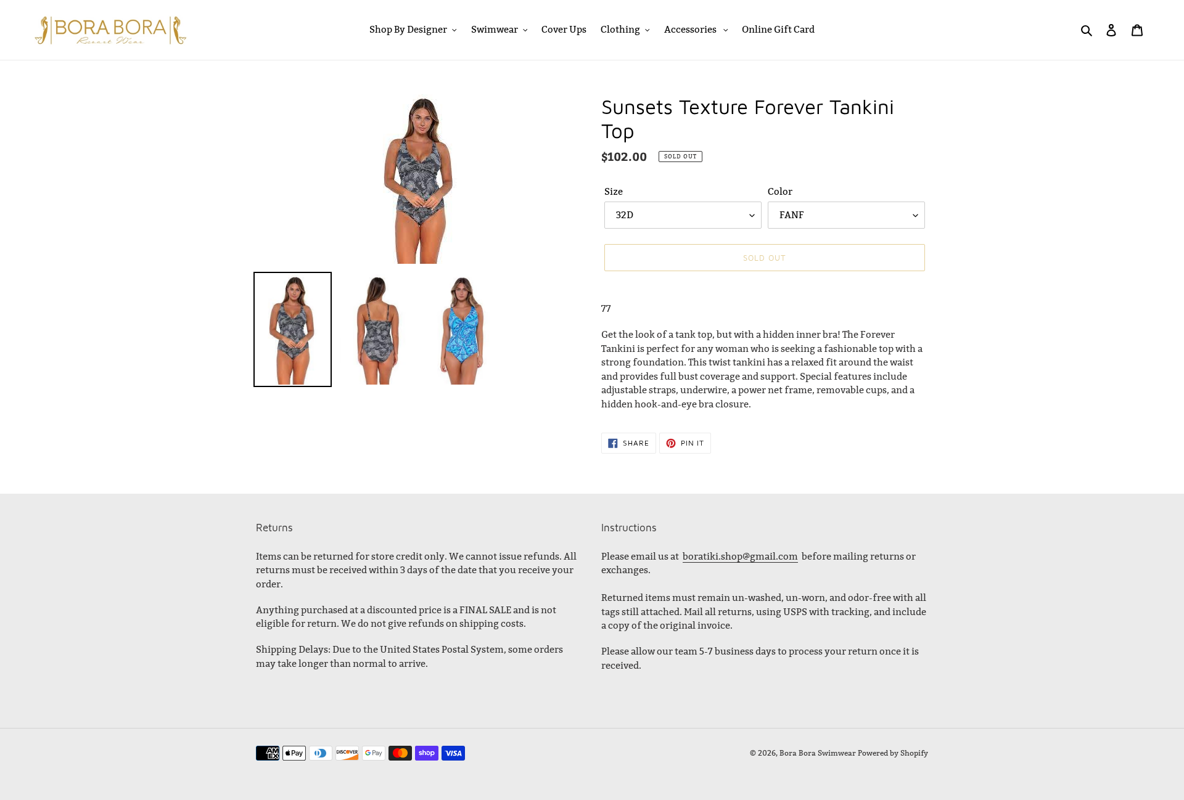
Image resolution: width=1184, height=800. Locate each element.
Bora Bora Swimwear (817, 752)
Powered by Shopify (893, 752)
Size (613, 191)
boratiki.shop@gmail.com (740, 556)
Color (780, 191)
